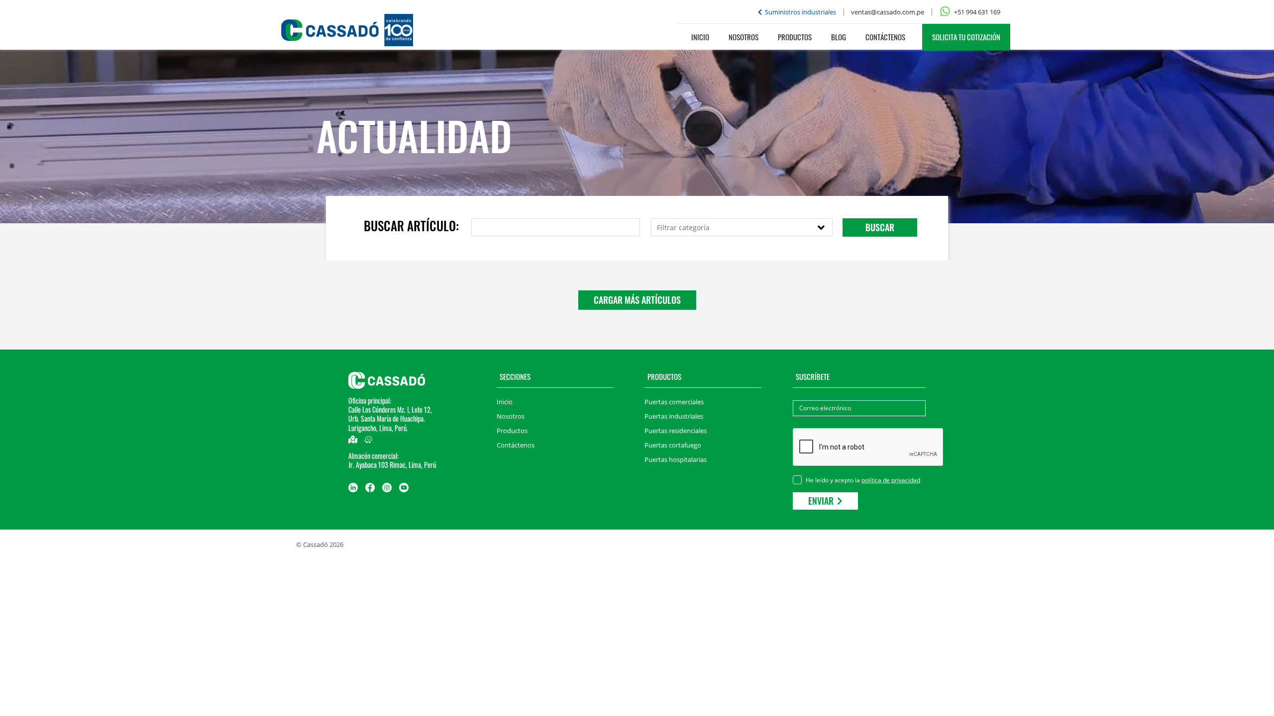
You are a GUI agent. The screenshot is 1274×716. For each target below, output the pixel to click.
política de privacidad (890, 480)
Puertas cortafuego (672, 445)
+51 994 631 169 (976, 11)
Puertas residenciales (675, 430)
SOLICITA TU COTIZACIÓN (966, 36)
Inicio (700, 36)
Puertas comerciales (674, 401)
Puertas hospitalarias (675, 459)
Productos (795, 36)
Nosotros (743, 36)
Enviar (822, 500)
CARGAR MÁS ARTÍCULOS (637, 299)
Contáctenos (885, 36)
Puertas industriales (673, 416)
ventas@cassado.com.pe (887, 11)
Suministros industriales (799, 11)
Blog (838, 36)
